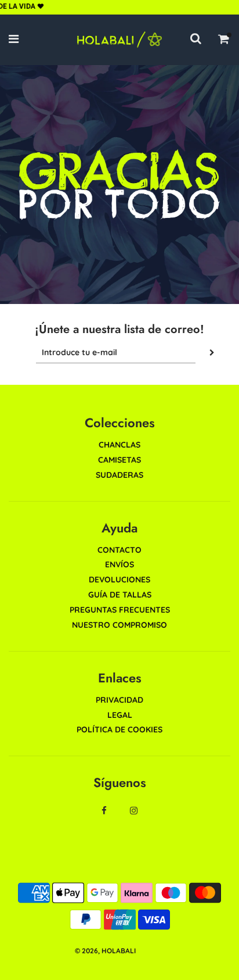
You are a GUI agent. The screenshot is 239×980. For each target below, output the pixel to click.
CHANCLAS (119, 444)
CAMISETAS (119, 460)
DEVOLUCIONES (119, 579)
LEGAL (119, 715)
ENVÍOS (119, 564)
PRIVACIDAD (119, 700)
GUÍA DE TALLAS (119, 594)
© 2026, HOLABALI (105, 950)
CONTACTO (119, 550)
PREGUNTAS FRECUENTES (120, 610)
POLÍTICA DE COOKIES (119, 729)
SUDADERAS (119, 475)
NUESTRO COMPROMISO (119, 625)
